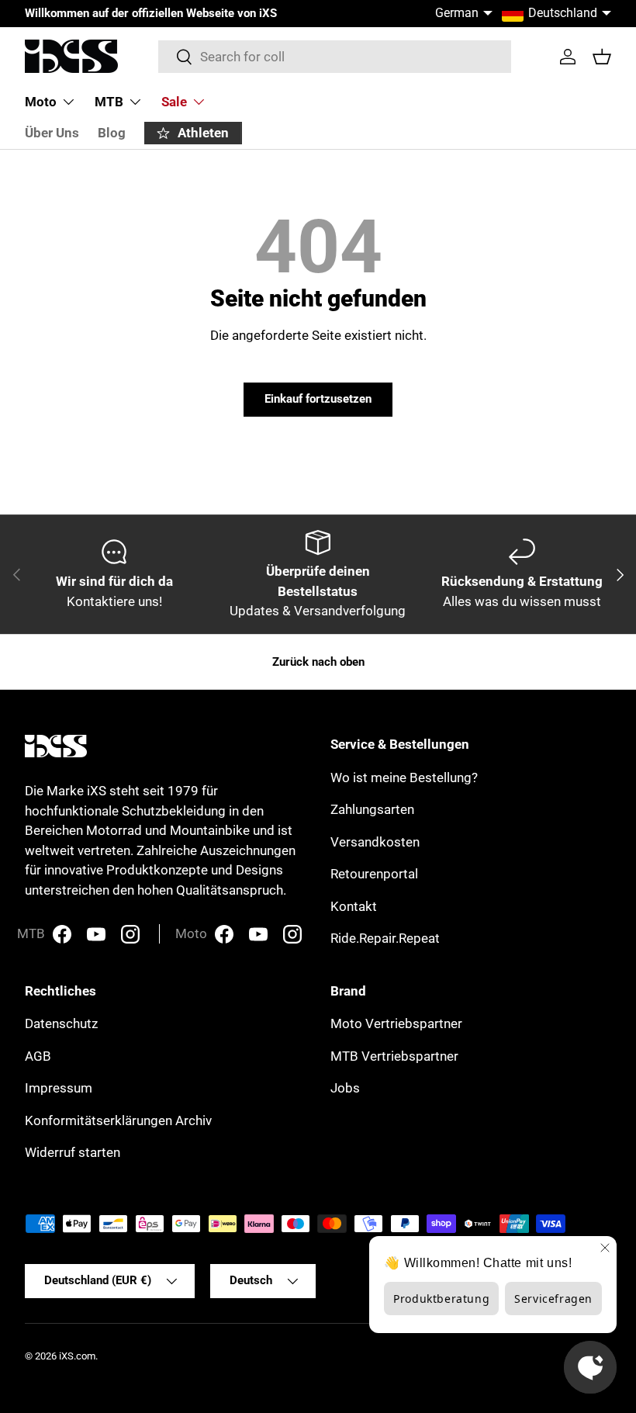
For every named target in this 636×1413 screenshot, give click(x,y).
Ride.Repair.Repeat (385, 938)
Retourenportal (374, 873)
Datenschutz (61, 1023)
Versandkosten (375, 842)
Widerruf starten (72, 1152)
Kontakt (353, 906)
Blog (112, 132)
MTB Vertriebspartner (394, 1056)
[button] (602, 57)
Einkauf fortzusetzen (318, 399)
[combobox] (334, 56)
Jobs (345, 1088)
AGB (38, 1056)
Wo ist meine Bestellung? (404, 777)
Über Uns (52, 132)
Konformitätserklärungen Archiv (118, 1120)
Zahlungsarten (372, 809)
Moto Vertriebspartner (396, 1023)
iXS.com (77, 1356)
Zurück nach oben (318, 662)
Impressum (58, 1088)
